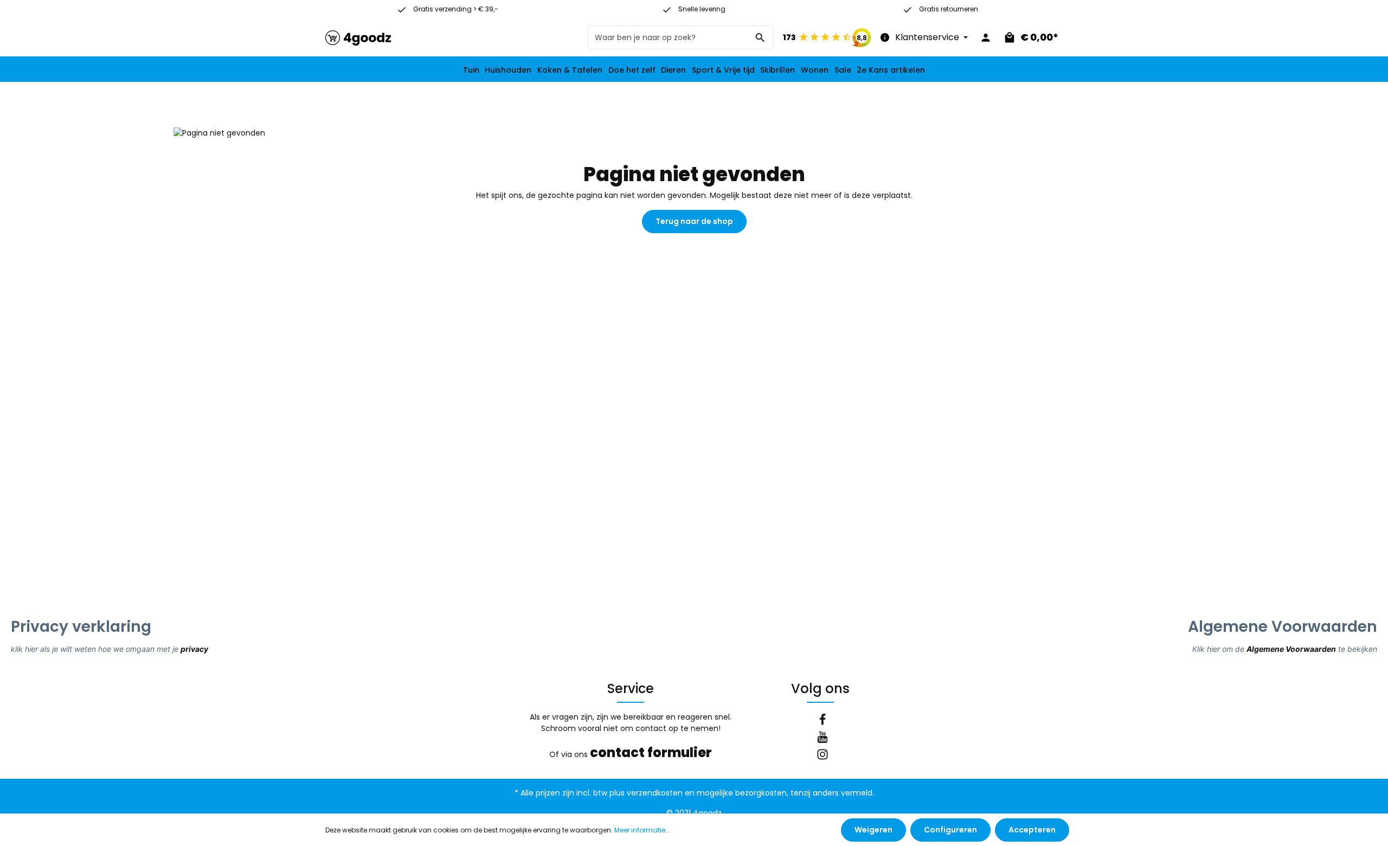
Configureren (950, 829)
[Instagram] (822, 756)
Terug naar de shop (694, 221)
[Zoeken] (760, 37)
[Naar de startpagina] (358, 37)
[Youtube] (822, 738)
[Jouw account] (986, 37)
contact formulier (651, 752)
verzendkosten (655, 792)
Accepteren (1032, 829)
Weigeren (873, 829)
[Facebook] (822, 721)
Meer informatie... (642, 830)
